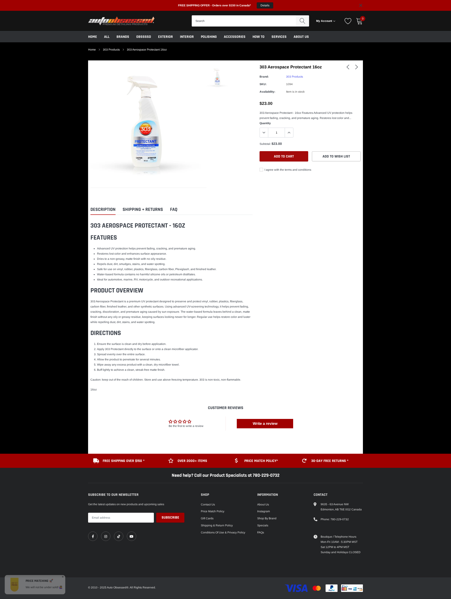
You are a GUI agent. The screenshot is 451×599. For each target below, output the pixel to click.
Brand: (264, 76)
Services (279, 36)
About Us (301, 36)
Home (92, 36)
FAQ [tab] (173, 210)
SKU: (263, 84)
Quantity (265, 123)
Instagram (263, 511)
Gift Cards (207, 518)
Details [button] (264, 5)
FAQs (260, 532)
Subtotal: (265, 144)
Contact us (208, 504)
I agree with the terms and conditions (287, 169)
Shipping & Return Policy (217, 525)
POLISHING (209, 36)
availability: (267, 91)
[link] (348, 66)
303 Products (111, 49)
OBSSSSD (143, 36)
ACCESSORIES (234, 36)
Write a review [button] (265, 424)
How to (258, 36)
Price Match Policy (212, 511)
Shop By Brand (266, 518)
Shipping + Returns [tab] (143, 210)
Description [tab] (103, 210)
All (106, 36)
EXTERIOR (165, 36)
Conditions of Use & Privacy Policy (223, 532)
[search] (302, 21)
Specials (262, 525)
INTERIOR (187, 36)
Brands (123, 36)
